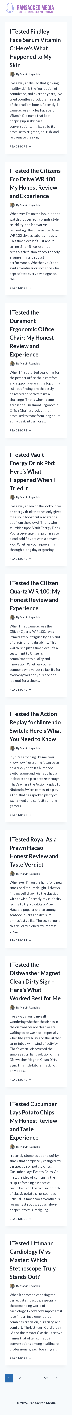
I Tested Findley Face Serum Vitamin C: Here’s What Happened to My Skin (35, 48)
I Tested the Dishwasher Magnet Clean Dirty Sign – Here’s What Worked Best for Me (35, 981)
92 (46, 1378)
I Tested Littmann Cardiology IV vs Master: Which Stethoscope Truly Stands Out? (33, 1260)
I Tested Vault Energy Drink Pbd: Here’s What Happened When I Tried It (33, 471)
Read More (20, 146)
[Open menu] (63, 8)
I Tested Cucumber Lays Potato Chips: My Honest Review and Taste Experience (33, 1120)
